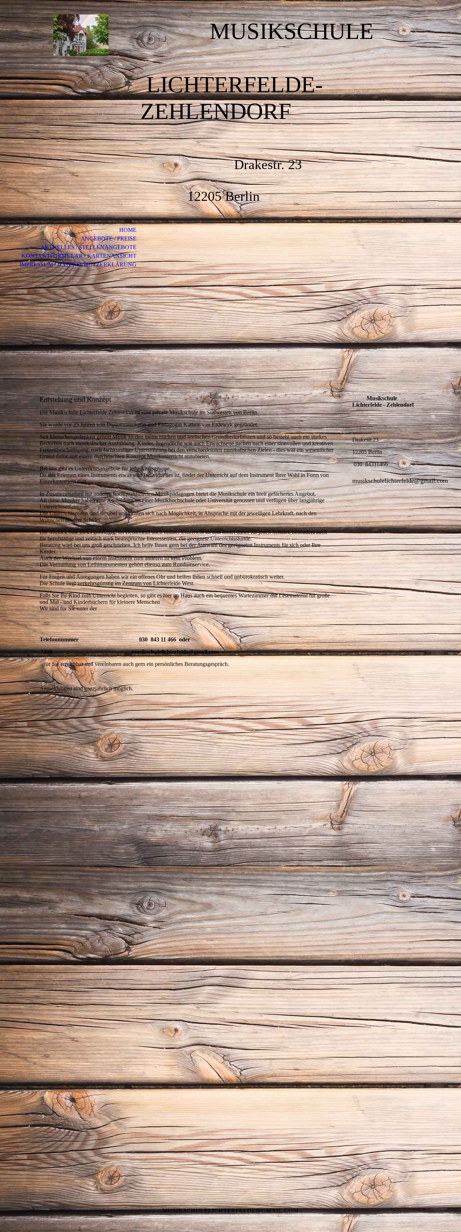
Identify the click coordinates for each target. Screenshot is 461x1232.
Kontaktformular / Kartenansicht (79, 256)
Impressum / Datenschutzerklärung (77, 264)
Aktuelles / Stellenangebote (88, 247)
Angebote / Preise (108, 238)
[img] (81, 35)
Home (127, 230)
